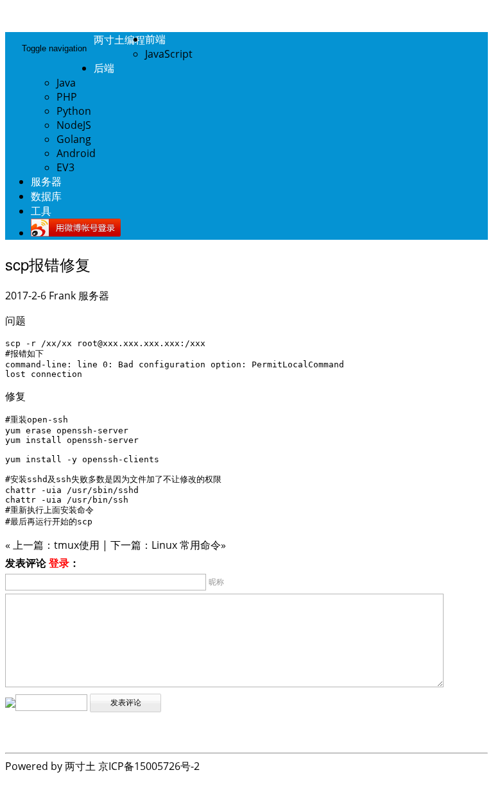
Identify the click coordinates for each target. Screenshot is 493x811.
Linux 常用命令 (186, 545)
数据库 (46, 196)
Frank (62, 295)
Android (76, 153)
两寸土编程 (119, 39)
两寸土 (80, 766)
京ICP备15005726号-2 (149, 766)
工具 (41, 211)
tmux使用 (76, 545)
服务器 (46, 181)
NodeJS (73, 125)
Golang (73, 139)
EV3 (65, 167)
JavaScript (169, 54)
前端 (155, 39)
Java (66, 83)
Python (73, 111)
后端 (104, 68)
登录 (59, 563)
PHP (66, 97)
